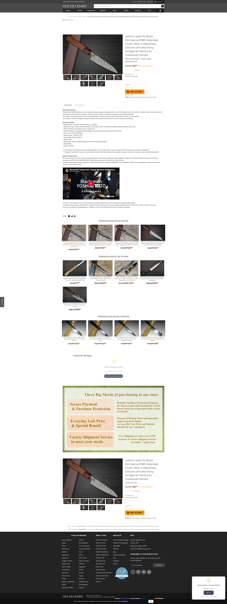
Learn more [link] (125, 601)
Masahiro (65, 558)
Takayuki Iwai (83, 582)
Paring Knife (100, 558)
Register (140, 1)
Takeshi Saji (66, 564)
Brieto (64, 584)
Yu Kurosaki (66, 570)
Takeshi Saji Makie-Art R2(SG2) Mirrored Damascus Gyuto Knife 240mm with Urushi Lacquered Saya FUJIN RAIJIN (126, 278)
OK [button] (151, 601)
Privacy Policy (90, 595)
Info (149, 10)
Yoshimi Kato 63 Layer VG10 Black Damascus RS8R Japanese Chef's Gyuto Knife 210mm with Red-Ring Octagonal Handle (153, 243)
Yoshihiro (65, 573)
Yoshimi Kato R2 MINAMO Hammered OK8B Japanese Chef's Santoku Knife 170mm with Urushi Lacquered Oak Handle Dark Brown (127, 243)
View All (81, 587)
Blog (144, 1)
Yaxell (64, 546)
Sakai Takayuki (67, 540)
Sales (114, 10)
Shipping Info (79, 105)
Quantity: (127, 84)
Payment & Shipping (120, 543)
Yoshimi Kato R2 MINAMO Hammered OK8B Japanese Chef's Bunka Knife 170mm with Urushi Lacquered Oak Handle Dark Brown (100, 243)
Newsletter (150, 1)
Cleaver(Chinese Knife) (103, 573)
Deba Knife (99, 567)
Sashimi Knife (100, 543)
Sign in (134, 1)
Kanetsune (65, 549)
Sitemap (116, 561)
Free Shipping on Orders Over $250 (74, 1)
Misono (81, 540)
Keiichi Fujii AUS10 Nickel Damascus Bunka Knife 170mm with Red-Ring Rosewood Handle (74, 305)
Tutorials (137, 10)
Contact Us (98, 595)
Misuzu (81, 573)
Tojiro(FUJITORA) (67, 587)
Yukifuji (81, 564)
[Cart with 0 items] (160, 10)
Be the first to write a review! (113, 376)
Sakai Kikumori (84, 561)
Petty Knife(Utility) (132, 59)
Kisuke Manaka (84, 546)
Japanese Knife (131, 61)
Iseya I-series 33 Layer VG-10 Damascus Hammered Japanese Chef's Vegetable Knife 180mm (152, 339)
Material (102, 10)
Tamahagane (83, 584)
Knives (79, 10)
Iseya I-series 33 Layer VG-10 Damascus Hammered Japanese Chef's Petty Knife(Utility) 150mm (126, 339)
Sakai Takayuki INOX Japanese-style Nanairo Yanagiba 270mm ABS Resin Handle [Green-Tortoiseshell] (152, 278)
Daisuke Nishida (84, 549)
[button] (2, 302)
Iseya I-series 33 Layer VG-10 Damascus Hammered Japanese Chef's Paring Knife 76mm (100, 339)
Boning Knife (100, 564)
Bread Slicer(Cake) (102, 552)
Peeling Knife (100, 561)
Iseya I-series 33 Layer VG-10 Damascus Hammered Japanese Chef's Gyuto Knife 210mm (74, 339)
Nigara (81, 576)
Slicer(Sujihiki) (101, 549)
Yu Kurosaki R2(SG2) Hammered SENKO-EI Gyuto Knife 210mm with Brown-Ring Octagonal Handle (100, 278)
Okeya (64, 578)
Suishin (81, 578)
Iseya (63, 543)
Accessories (91, 10)
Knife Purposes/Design (121, 540)
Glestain (64, 552)
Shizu (81, 552)
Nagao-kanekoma (68, 582)
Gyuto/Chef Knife (101, 540)
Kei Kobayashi (83, 543)
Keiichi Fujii (66, 576)
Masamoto (65, 555)
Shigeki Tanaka (67, 561)
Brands (68, 10)
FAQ (114, 558)
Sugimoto (82, 567)
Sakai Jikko (83, 558)
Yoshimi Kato (146, 59)
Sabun (81, 555)
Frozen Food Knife (102, 576)
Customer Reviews (119, 555)
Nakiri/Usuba (100, 570)
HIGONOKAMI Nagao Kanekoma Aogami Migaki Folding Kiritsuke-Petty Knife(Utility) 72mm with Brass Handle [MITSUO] (74, 278)
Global (81, 570)
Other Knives (100, 578)
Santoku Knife (101, 546)
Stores (126, 10)
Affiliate (115, 549)
